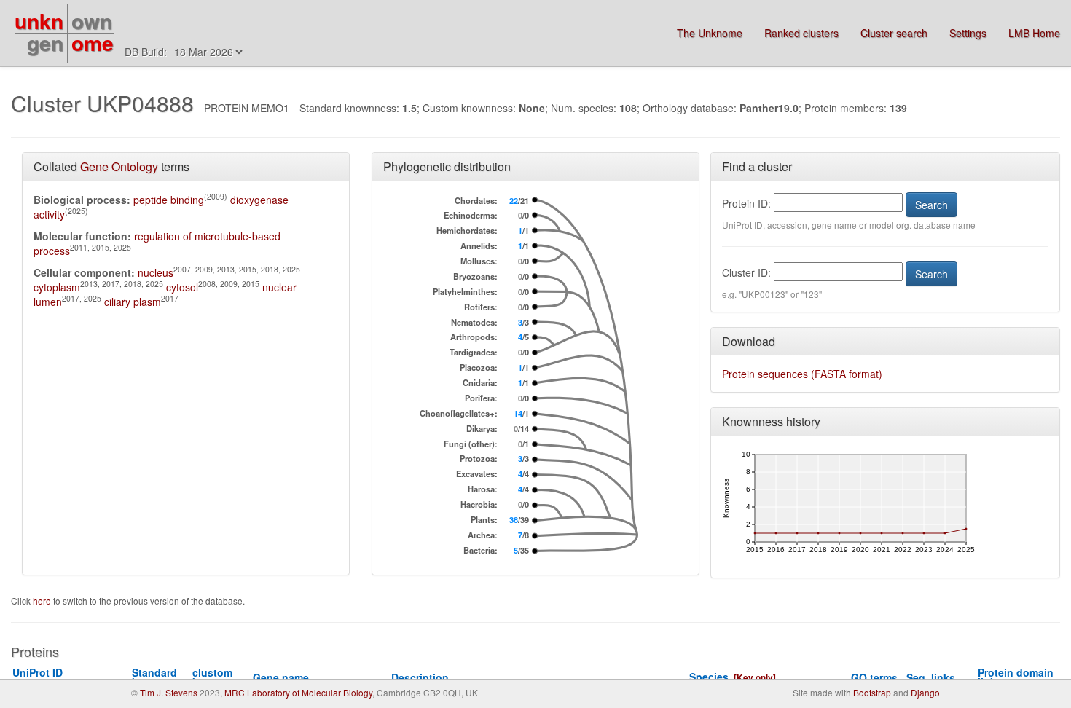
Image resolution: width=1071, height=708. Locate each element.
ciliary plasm (132, 301)
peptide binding (168, 199)
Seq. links (930, 677)
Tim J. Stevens (168, 692)
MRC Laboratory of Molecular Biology (298, 692)
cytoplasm (57, 287)
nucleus (155, 272)
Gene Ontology (119, 166)
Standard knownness (160, 677)
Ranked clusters (801, 32)
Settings (967, 32)
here (43, 600)
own (91, 21)
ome (92, 43)
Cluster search (893, 32)
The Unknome (709, 32)
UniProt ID (43, 677)
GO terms (874, 677)
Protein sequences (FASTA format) (802, 373)
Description (420, 677)
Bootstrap (872, 692)
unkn (39, 21)
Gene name (281, 677)
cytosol (182, 287)
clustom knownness (221, 677)
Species (709, 676)
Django (925, 692)
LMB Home (1034, 32)
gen (45, 43)
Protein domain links (1016, 677)
